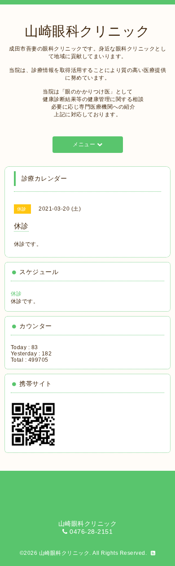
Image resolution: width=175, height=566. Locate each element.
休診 (16, 294)
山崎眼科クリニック (87, 31)
